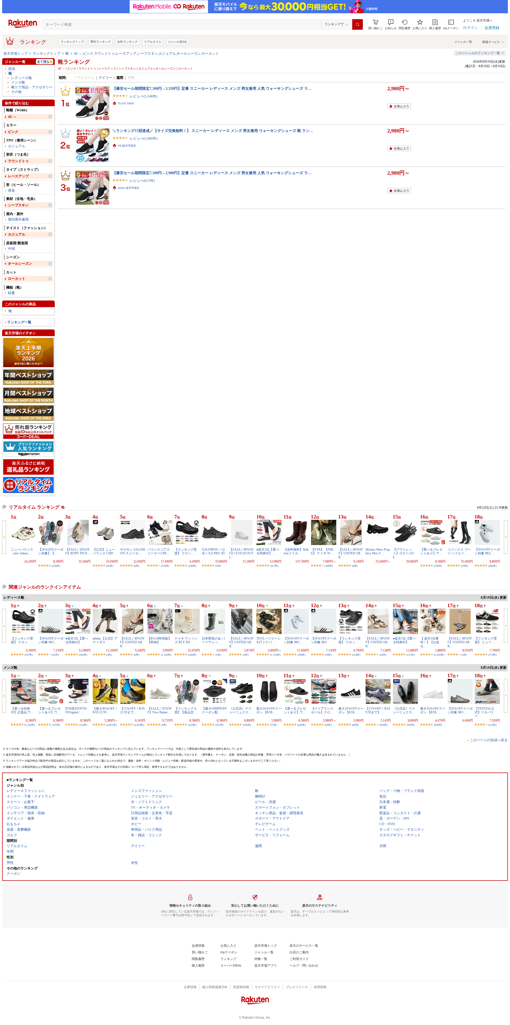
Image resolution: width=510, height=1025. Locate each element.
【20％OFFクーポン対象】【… (50, 551)
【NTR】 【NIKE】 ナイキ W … (322, 551)
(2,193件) (439, 654)
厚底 (11, 190)
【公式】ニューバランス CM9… (104, 551)
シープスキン (18, 205)
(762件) (410, 724)
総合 (11, 69)
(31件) (55, 654)
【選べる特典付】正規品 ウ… (22, 710)
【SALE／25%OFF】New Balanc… (159, 710)
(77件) (273, 724)
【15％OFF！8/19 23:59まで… (132, 710)
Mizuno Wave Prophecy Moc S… (378, 551)
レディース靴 (21, 78)
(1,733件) (275, 654)
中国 (11, 249)
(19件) (328, 654)
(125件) (83, 724)
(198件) (192, 565)
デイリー (105, 78)
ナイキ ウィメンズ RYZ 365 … (186, 640)
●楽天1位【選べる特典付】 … (267, 551)
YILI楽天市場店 (127, 145)
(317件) (274, 565)
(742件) (438, 565)
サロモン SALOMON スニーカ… (132, 551)
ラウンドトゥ (18, 161)
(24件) (328, 724)
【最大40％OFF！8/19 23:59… (105, 710)
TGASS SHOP (126, 103)
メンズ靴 (18, 82)
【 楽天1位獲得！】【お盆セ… (429, 642)
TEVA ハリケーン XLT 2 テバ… (268, 640)
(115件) (492, 724)
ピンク (13, 132)
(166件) (192, 654)
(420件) (301, 724)
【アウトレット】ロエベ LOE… (403, 553)
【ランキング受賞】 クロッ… (186, 551)
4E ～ (12, 117)
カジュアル (16, 146)
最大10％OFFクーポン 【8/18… (269, 710)
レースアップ (18, 176)
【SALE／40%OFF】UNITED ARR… (350, 553)
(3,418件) (139, 724)
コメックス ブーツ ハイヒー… (459, 551)
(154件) (356, 654)
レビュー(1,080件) (143, 138)
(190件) (301, 654)
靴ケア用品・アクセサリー (32, 87)
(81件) (109, 565)
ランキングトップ (72, 41)
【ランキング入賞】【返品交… (186, 710)
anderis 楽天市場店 (128, 187)
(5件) (218, 565)
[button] (391, 24)
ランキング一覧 (19, 322)
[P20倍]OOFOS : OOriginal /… (76, 710)
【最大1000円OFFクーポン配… (214, 710)
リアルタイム (153, 41)
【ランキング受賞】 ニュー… (486, 640)
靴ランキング (74, 62)
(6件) (136, 565)
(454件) (383, 724)
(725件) (56, 724)
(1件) (218, 654)
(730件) (165, 565)
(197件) (28, 654)
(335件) (247, 724)
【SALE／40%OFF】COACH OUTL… (241, 553)
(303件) (83, 654)
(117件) (410, 654)
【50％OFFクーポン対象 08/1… (50, 640)
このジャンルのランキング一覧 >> (479, 53)
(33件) (464, 565)
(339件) (56, 565)
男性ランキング (100, 41)
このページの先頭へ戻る (489, 740)
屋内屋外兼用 (18, 219)
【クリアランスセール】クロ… (322, 710)
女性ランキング (127, 41)
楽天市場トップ (15, 53)
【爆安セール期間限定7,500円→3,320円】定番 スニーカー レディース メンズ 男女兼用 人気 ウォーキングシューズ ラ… (212, 88)
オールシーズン (20, 263)
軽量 (11, 293)
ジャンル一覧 (463, 41)
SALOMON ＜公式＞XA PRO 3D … (213, 553)
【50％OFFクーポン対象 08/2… (487, 551)
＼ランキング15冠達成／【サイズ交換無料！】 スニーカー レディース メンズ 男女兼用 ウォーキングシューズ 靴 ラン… (212, 130)
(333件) (192, 724)
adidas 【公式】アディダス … (105, 640)
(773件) (492, 654)
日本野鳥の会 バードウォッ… (213, 640)
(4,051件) (111, 724)
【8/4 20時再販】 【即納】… (159, 640)
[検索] (357, 24)
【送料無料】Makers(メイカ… (296, 551)
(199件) (329, 565)
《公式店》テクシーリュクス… (240, 710)
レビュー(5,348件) (143, 96)
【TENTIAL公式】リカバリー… (484, 712)
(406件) (492, 565)
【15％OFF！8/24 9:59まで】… (378, 710)
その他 (16, 92)
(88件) (355, 724)
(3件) (109, 654)
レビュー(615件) (142, 181)
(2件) (245, 654)
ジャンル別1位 (177, 41)
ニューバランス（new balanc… (22, 551)
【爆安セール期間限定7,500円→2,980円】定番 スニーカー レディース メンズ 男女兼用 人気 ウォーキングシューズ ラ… (212, 173)
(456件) (438, 724)
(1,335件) (166, 654)
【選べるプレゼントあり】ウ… (431, 551)
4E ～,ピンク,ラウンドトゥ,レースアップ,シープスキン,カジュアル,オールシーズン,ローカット (146, 53)
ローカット (16, 279)
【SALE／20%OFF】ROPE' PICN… (78, 551)
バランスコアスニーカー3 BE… (158, 551)
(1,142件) (29, 724)
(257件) (219, 724)
